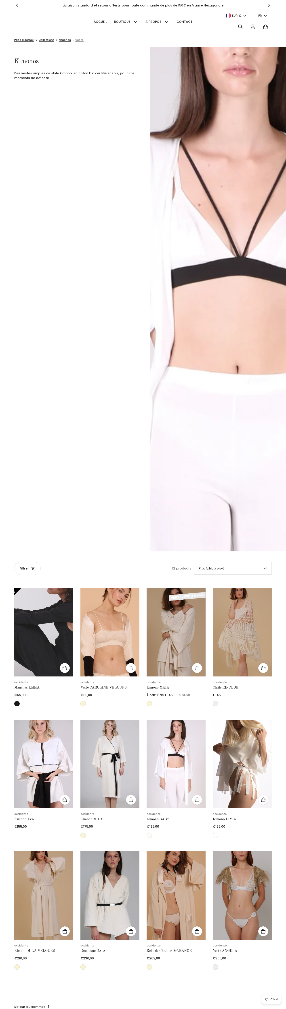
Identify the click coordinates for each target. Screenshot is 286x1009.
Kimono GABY (158, 819)
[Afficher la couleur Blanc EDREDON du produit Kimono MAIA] (149, 703)
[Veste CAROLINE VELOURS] (109, 632)
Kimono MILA (91, 819)
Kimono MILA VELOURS (34, 951)
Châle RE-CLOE (225, 687)
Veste (79, 40)
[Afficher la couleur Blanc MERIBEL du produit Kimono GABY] (149, 835)
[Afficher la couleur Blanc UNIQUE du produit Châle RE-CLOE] (215, 703)
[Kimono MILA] (109, 764)
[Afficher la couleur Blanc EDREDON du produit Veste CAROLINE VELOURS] (83, 703)
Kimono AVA (24, 819)
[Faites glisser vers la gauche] (17, 5)
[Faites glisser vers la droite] (269, 5)
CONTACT (185, 21)
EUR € (236, 15)
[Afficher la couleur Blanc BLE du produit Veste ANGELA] (215, 967)
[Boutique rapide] (65, 668)
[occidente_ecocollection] (39, 22)
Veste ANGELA (225, 951)
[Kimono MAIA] (176, 632)
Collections (46, 40)
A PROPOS (153, 21)
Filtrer (24, 568)
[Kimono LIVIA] (242, 764)
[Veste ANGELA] (242, 895)
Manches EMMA (27, 687)
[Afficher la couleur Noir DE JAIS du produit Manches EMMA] (17, 703)
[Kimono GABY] (176, 764)
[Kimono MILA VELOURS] (43, 895)
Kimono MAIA (158, 687)
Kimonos (65, 40)
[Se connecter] (253, 27)
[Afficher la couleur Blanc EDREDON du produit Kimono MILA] (83, 835)
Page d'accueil (24, 40)
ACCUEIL (100, 21)
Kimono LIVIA (224, 819)
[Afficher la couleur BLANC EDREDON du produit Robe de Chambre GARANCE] (149, 967)
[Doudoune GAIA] (109, 895)
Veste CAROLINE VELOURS (103, 687)
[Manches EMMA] (43, 632)
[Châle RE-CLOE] (242, 632)
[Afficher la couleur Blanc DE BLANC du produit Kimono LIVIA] (215, 835)
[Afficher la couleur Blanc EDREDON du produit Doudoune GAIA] (83, 967)
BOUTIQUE (122, 21)
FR (260, 15)
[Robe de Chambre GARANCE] (176, 895)
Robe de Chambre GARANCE (169, 951)
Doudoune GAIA (92, 951)
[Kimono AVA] (43, 764)
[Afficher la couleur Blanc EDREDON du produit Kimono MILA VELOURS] (17, 967)
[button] (240, 27)
